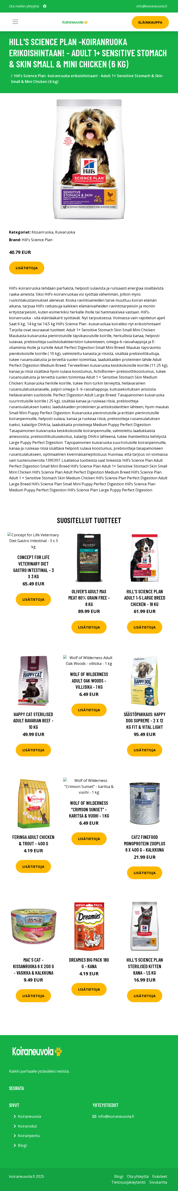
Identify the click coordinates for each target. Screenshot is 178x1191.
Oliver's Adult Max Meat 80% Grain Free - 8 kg (89, 597)
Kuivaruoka (65, 232)
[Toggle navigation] (15, 21)
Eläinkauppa (150, 22)
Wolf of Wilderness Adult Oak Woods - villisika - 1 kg (89, 680)
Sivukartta (158, 1182)
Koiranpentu (29, 1135)
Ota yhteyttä (138, 1176)
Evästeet (159, 1176)
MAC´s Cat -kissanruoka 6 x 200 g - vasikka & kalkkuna (33, 966)
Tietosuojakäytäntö (128, 1182)
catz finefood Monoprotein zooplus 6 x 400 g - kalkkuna (144, 843)
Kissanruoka (42, 232)
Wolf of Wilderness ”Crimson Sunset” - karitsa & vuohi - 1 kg (89, 809)
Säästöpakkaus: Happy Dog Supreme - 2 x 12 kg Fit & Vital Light (144, 720)
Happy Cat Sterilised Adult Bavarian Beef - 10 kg (33, 720)
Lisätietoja (27, 267)
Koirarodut (27, 1126)
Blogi (22, 1145)
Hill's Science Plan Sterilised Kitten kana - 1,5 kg (145, 966)
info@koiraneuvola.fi (152, 6)
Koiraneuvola (29, 1116)
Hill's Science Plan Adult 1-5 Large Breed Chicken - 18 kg (144, 597)
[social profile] (44, 6)
